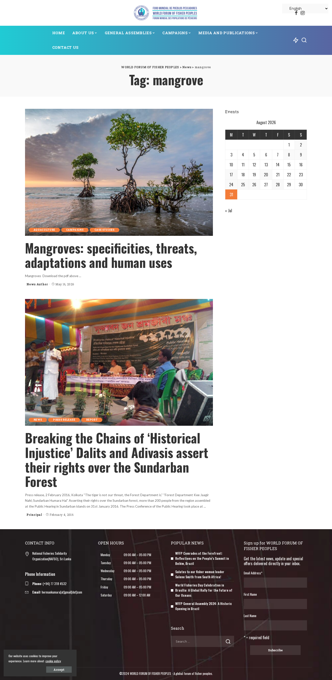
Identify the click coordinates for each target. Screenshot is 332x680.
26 (254, 184)
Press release (64, 419)
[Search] (304, 40)
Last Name (250, 615)
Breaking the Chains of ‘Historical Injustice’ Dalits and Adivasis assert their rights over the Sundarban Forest (116, 459)
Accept (58, 670)
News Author (37, 284)
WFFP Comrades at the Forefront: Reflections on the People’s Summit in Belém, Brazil (202, 558)
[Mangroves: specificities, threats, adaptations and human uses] (119, 172)
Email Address (253, 572)
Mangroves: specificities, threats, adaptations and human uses (111, 255)
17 (231, 175)
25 (243, 184)
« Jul (228, 210)
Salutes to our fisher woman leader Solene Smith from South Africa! (199, 574)
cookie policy (53, 661)
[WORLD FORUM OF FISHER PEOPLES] (166, 13)
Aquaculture (44, 229)
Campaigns (75, 229)
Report (91, 419)
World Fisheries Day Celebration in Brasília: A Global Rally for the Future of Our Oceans (203, 590)
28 (278, 184)
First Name (250, 594)
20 (266, 175)
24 (231, 184)
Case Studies (104, 229)
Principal (34, 515)
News (38, 419)
